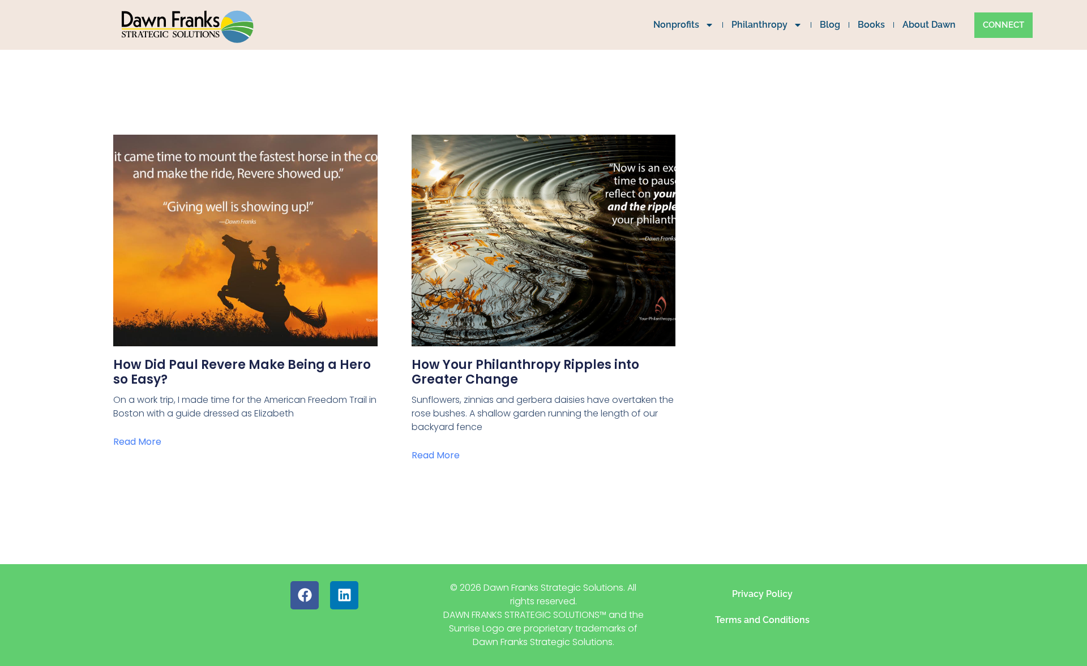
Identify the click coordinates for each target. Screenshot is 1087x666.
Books (871, 24)
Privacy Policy (762, 593)
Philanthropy (759, 24)
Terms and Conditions (762, 620)
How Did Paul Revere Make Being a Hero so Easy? (242, 372)
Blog (830, 24)
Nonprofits (676, 24)
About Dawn (929, 24)
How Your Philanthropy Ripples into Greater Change (525, 372)
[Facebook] (304, 595)
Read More (137, 441)
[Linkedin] (344, 595)
